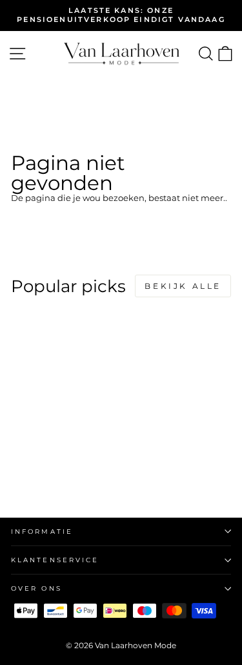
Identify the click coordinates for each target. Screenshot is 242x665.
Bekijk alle (183, 286)
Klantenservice (55, 560)
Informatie (42, 531)
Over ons (36, 588)
